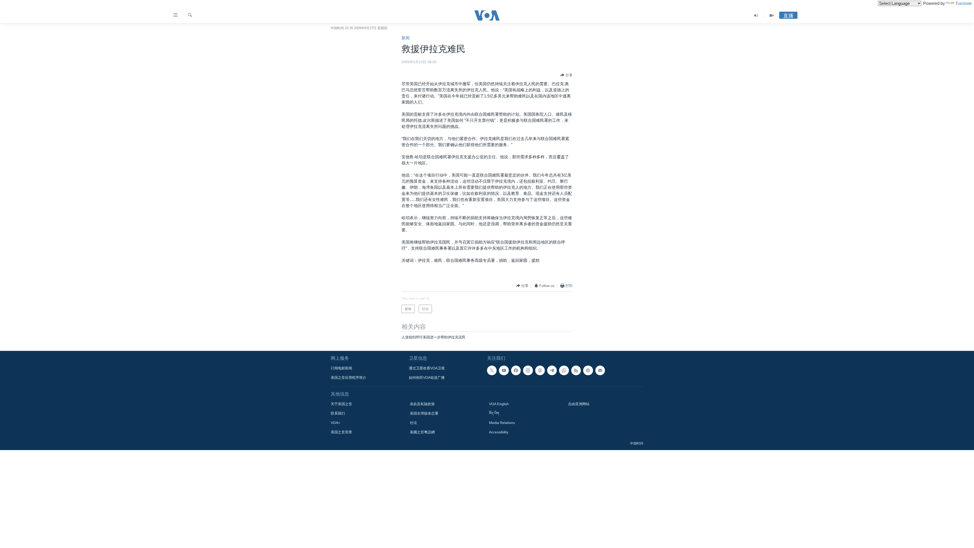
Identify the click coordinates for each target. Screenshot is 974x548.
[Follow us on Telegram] (552, 370)
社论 (413, 423)
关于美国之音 (341, 404)
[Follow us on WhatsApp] (564, 370)
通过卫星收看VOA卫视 (427, 368)
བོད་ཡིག (494, 413)
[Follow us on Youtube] (504, 370)
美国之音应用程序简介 (348, 377)
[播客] (588, 370)
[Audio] (756, 15)
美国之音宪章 (341, 432)
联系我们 (338, 413)
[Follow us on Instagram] (528, 370)
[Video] (771, 15)
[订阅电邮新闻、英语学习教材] (600, 370)
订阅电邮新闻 (341, 368)
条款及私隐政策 (422, 404)
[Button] (566, 75)
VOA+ (335, 423)
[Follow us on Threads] (540, 370)
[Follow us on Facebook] (516, 370)
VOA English (499, 404)
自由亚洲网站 (578, 404)
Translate (963, 3)
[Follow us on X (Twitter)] (492, 370)
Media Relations (502, 423)
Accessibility (498, 432)
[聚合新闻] (576, 370)
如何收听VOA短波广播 (427, 377)
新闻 (406, 38)
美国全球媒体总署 (424, 413)
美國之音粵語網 (422, 432)
